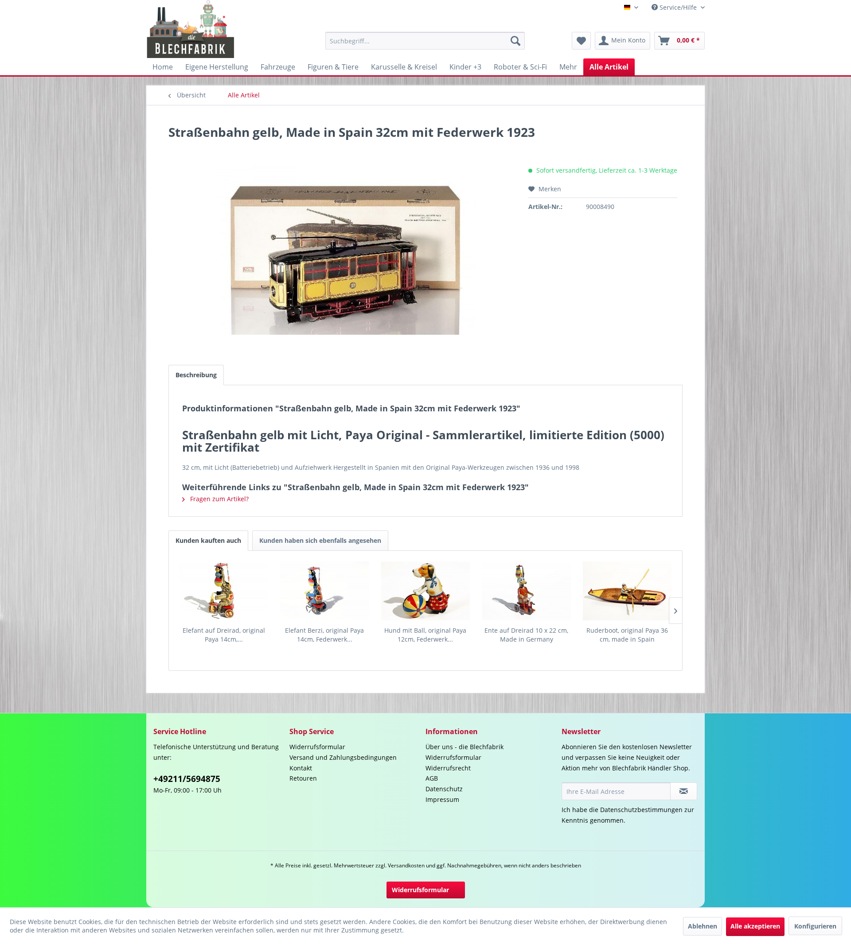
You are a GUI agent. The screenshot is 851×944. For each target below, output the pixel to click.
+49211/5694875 (186, 779)
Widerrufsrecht (448, 768)
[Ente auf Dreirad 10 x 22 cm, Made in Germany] (526, 591)
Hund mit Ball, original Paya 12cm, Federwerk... (425, 634)
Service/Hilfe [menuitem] (678, 7)
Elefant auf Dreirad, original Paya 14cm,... (224, 634)
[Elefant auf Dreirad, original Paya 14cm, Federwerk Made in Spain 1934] (224, 591)
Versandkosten (406, 865)
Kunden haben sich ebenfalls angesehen (320, 540)
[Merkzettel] (581, 41)
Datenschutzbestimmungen (641, 809)
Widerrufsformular (317, 747)
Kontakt (300, 768)
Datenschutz (444, 789)
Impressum (442, 799)
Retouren (303, 778)
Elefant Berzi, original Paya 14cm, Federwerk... (324, 634)
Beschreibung (196, 375)
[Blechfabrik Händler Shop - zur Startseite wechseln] (190, 29)
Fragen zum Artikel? (218, 499)
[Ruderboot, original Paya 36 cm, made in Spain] (627, 591)
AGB (432, 778)
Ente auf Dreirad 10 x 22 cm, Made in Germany (526, 634)
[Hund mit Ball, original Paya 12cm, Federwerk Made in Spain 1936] (425, 591)
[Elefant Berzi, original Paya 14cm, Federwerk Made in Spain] (325, 591)
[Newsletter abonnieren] (683, 791)
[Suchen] (515, 41)
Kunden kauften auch (208, 540)
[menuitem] (425, 41)
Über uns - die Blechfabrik (465, 747)
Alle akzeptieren (755, 926)
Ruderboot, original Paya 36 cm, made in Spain (627, 634)
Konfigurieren (815, 926)
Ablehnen (702, 926)
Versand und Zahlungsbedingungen (343, 757)
